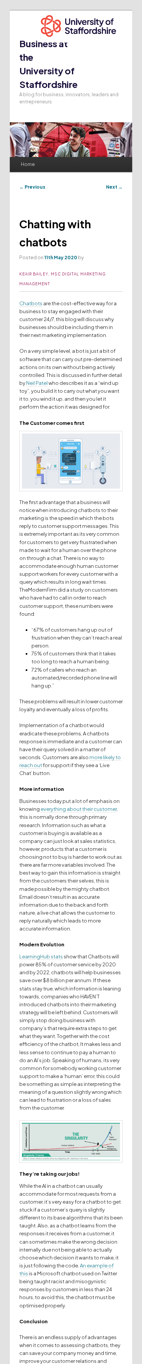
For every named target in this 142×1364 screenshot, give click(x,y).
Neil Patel (37, 383)
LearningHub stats (41, 956)
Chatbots (30, 303)
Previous (32, 187)
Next (114, 187)
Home (28, 164)
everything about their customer (79, 809)
